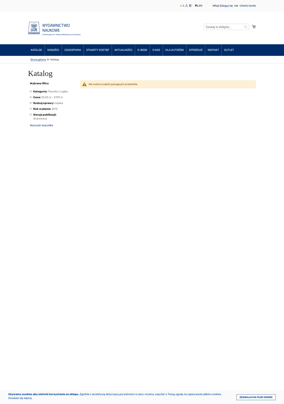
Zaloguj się (226, 5)
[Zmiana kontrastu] (190, 6)
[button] (196, 6)
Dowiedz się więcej (20, 398)
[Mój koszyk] (254, 26)
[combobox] (226, 27)
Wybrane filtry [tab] (39, 83)
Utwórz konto (248, 5)
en (200, 5)
